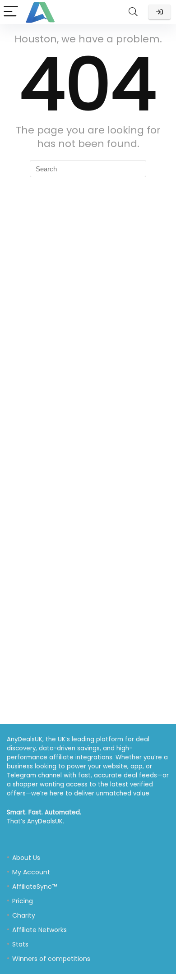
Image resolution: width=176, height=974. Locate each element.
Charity (23, 915)
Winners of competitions (51, 958)
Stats (20, 944)
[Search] (133, 12)
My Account (31, 872)
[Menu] (11, 12)
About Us (26, 857)
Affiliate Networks (39, 929)
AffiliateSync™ (34, 886)
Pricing (22, 900)
